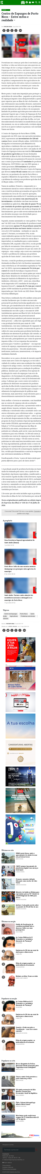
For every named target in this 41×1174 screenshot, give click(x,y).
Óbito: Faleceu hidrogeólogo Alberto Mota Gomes (25, 1103)
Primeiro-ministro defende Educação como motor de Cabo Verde (26, 881)
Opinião (4, 10)
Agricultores (14, 616)
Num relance (8, 1162)
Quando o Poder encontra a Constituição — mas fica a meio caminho (26, 1029)
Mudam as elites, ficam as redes (27, 976)
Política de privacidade (9, 1169)
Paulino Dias (8, 26)
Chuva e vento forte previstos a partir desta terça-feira (26, 1077)
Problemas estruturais (27, 616)
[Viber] (15, 630)
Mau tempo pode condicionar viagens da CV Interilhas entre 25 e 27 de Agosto (27, 1117)
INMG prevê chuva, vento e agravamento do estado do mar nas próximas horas (26, 855)
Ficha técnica (6, 1165)
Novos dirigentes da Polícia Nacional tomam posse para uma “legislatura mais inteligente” (27, 1065)
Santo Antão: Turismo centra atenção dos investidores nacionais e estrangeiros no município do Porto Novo (18, 597)
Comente (37, 511)
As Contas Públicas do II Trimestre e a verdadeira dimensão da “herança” (24, 939)
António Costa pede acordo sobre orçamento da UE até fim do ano (27, 906)
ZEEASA (5, 618)
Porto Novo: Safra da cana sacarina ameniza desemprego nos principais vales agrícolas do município (20, 568)
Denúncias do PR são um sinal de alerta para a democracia (27, 951)
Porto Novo (23, 614)
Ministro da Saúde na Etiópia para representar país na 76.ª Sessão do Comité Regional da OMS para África (27, 895)
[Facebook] (3, 30)
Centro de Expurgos (10, 614)
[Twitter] (7, 30)
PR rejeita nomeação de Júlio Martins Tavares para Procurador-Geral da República (26, 1091)
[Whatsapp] (11, 30)
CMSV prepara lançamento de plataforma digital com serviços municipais (27, 868)
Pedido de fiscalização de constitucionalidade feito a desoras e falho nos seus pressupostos (25, 927)
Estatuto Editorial (7, 1167)
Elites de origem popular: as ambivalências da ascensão (25, 964)
